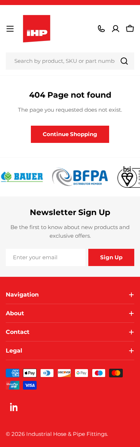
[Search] (124, 61)
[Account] (115, 28)
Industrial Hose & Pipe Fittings (66, 433)
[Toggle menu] (10, 28)
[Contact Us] (101, 28)
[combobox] (70, 61)
